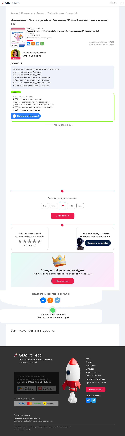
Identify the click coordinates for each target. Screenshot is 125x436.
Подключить (62, 280)
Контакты (91, 365)
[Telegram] (37, 43)
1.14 (53, 205)
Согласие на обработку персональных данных (33, 421)
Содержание (62, 215)
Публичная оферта (22, 415)
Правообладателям (96, 382)
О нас (89, 362)
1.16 (71, 205)
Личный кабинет (94, 375)
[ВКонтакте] (28, 43)
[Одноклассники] (33, 43)
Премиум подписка (95, 379)
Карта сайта (92, 372)
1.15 (62, 205)
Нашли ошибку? (95, 389)
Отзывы (90, 368)
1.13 (44, 205)
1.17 (80, 205)
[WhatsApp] (42, 43)
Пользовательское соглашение (27, 418)
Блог (88, 358)
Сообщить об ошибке (97, 243)
